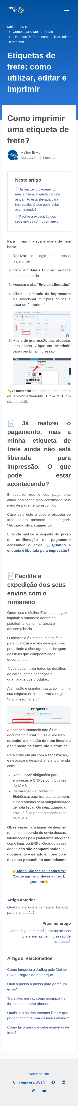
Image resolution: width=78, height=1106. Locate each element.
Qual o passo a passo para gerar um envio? (37, 986)
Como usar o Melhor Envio (33, 32)
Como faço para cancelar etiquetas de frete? (38, 1030)
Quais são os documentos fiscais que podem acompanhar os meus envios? (38, 1015)
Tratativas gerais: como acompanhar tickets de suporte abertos (37, 1001)
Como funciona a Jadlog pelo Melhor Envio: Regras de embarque (37, 972)
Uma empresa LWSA (29, 1082)
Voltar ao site (39, 1074)
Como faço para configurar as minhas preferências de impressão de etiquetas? (40, 936)
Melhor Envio (17, 27)
